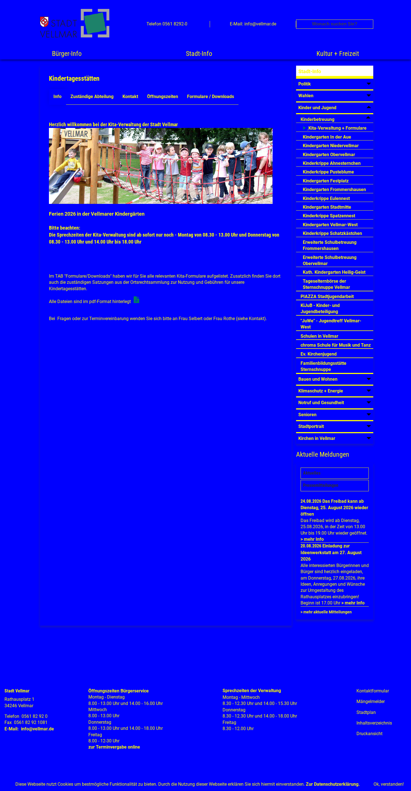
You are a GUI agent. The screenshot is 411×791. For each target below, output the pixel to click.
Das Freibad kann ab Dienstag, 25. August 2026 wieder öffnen (334, 508)
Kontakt (130, 96)
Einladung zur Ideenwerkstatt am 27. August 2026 (331, 552)
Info (57, 96)
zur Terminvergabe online (114, 747)
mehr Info (314, 539)
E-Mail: (11, 729)
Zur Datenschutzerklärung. (333, 784)
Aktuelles (311, 473)
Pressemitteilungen (320, 485)
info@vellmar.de (37, 729)
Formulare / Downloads (210, 96)
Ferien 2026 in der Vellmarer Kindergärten (97, 214)
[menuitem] (334, 72)
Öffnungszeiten (162, 96)
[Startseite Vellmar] (81, 24)
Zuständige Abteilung (92, 96)
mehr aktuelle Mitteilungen (327, 612)
